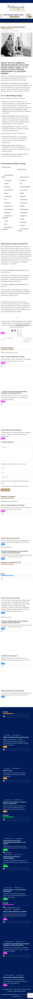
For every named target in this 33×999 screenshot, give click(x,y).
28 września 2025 (8, 854)
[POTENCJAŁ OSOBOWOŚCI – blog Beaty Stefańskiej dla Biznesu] (2, 20)
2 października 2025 (8, 838)
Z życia (5, 746)
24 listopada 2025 (6, 536)
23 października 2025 (7, 389)
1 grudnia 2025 (5, 354)
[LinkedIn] (21, 330)
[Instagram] (15, 330)
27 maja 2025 (7, 735)
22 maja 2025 (7, 768)
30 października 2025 (7, 549)
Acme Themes (17, 996)
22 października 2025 (7, 688)
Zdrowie (5, 849)
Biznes (3, 544)
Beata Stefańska (15, 31)
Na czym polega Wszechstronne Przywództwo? (27, 339)
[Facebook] (12, 330)
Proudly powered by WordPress (10, 994)
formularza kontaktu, (22, 325)
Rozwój (2, 333)
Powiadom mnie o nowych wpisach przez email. (15, 486)
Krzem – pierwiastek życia (7, 339)
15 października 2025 (7, 428)
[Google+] (18, 330)
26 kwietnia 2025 (8, 800)
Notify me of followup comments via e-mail (14, 464)
